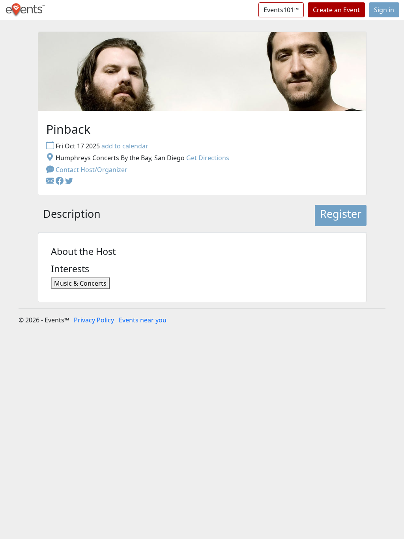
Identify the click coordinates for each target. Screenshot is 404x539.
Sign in (384, 10)
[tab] (72, 215)
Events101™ (281, 10)
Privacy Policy (94, 320)
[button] (60, 181)
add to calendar (124, 146)
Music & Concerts (80, 283)
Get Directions (207, 157)
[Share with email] (51, 181)
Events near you (142, 320)
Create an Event (336, 10)
